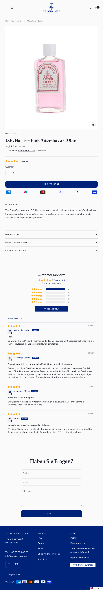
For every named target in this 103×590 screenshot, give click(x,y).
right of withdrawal (79, 557)
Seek (40, 548)
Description (11, 205)
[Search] (12, 8)
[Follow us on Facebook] (9, 564)
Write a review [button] (51, 308)
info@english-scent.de (16, 556)
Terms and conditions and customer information (82, 550)
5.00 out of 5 (58, 280)
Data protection (77, 543)
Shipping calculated (26, 150)
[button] (12, 161)
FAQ (40, 537)
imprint (73, 537)
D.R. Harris (11, 134)
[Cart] (96, 8)
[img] (14, 326)
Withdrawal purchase (83, 564)
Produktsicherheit (15, 250)
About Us (42, 559)
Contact (41, 543)
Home (7, 21)
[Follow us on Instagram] (16, 564)
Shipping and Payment (49, 553)
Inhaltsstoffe (13, 234)
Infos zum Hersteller (17, 242)
